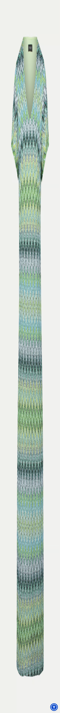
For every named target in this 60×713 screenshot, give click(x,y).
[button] (54, 707)
